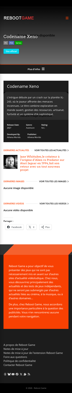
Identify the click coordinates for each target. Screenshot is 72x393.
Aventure (30, 127)
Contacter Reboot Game (17, 365)
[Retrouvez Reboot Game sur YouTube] (13, 374)
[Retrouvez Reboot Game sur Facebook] (17, 374)
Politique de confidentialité (19, 361)
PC (6, 43)
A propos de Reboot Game (19, 345)
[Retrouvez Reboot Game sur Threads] (5, 374)
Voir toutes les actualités (50, 150)
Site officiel (11, 51)
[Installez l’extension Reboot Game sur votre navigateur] (25, 374)
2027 (9, 127)
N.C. (43, 127)
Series (18, 43)
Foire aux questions (15, 357)
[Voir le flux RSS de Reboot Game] (29, 374)
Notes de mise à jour (15, 349)
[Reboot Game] (18, 19)
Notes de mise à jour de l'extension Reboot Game (33, 353)
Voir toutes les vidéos (52, 203)
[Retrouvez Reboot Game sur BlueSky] (9, 374)
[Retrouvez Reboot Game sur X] (21, 374)
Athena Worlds (13, 137)
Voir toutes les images (52, 181)
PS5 (11, 43)
